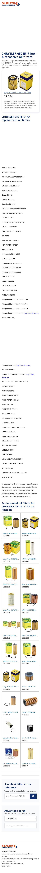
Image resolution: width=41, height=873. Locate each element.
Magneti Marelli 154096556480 (15, 308)
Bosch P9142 (7, 195)
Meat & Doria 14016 (10, 395)
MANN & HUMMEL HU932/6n (14, 374)
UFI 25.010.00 (7, 450)
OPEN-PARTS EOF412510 (12, 418)
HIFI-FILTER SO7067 (10, 245)
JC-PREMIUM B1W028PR (12, 263)
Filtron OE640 (7, 218)
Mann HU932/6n (8, 365)
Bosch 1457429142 (10, 190)
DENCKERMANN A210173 (12, 213)
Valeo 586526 (7, 468)
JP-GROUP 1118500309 (11, 272)
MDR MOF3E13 (8, 391)
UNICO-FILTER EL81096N (12, 459)
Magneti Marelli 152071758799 (15, 304)
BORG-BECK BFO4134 (11, 186)
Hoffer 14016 (7, 249)
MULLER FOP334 (8, 413)
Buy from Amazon (31, 313)
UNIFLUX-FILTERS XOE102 (12, 463)
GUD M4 (5, 236)
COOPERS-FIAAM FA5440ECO (14, 208)
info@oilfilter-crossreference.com (12, 863)
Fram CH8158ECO (9, 227)
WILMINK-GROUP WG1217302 (14, 472)
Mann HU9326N (8, 370)
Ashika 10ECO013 (9, 168)
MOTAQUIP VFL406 (10, 409)
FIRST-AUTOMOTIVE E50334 (13, 222)
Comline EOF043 (8, 204)
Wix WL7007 (7, 477)
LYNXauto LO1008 (9, 290)
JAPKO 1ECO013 (8, 258)
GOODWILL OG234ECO (11, 231)
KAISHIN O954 (8, 281)
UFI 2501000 (7, 454)
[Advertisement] (20, 29)
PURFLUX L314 (8, 422)
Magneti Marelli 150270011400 (15, 299)
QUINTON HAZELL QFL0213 (13, 427)
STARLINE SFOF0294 (10, 436)
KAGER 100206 (8, 276)
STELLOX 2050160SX (10, 441)
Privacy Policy (6, 866)
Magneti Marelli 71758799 (13, 313)
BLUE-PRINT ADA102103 (12, 181)
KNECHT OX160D (9, 286)
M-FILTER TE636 (8, 295)
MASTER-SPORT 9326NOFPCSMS (15, 382)
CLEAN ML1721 (8, 199)
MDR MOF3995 (8, 386)
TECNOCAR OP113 (9, 445)
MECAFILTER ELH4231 (11, 400)
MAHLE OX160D (8, 317)
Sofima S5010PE (8, 432)
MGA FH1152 (7, 404)
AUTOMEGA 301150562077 (13, 177)
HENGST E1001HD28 (10, 240)
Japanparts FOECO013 (11, 254)
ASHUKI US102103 (9, 172)
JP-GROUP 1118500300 (11, 267)
